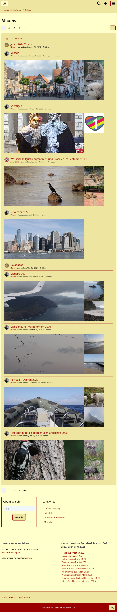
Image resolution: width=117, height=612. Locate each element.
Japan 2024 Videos (21, 44)
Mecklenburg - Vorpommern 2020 (30, 326)
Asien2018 (14, 162)
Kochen (28, 557)
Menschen (49, 522)
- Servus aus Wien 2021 (72, 555)
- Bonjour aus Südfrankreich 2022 (77, 568)
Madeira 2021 (18, 273)
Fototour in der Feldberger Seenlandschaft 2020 (38, 432)
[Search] (99, 3)
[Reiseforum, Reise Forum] (5, 3)
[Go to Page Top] (112, 608)
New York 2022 (19, 212)
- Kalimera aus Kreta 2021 (73, 559)
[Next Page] (24, 28)
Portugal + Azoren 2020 (24, 379)
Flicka (12, 47)
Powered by (58, 607)
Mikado (14, 53)
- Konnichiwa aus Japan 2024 (75, 571)
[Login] (106, 3)
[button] (113, 28)
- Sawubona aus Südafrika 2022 (76, 565)
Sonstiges (16, 106)
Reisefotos (49, 513)
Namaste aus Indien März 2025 (77, 574)
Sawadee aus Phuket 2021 (75, 562)
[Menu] (113, 3)
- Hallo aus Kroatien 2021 (73, 552)
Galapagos (16, 265)
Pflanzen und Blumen (54, 517)
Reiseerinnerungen (10, 552)
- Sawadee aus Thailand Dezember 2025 (80, 578)
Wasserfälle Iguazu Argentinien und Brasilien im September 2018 (49, 159)
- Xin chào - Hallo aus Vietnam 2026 (78, 581)
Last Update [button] (16, 38)
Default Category (52, 508)
